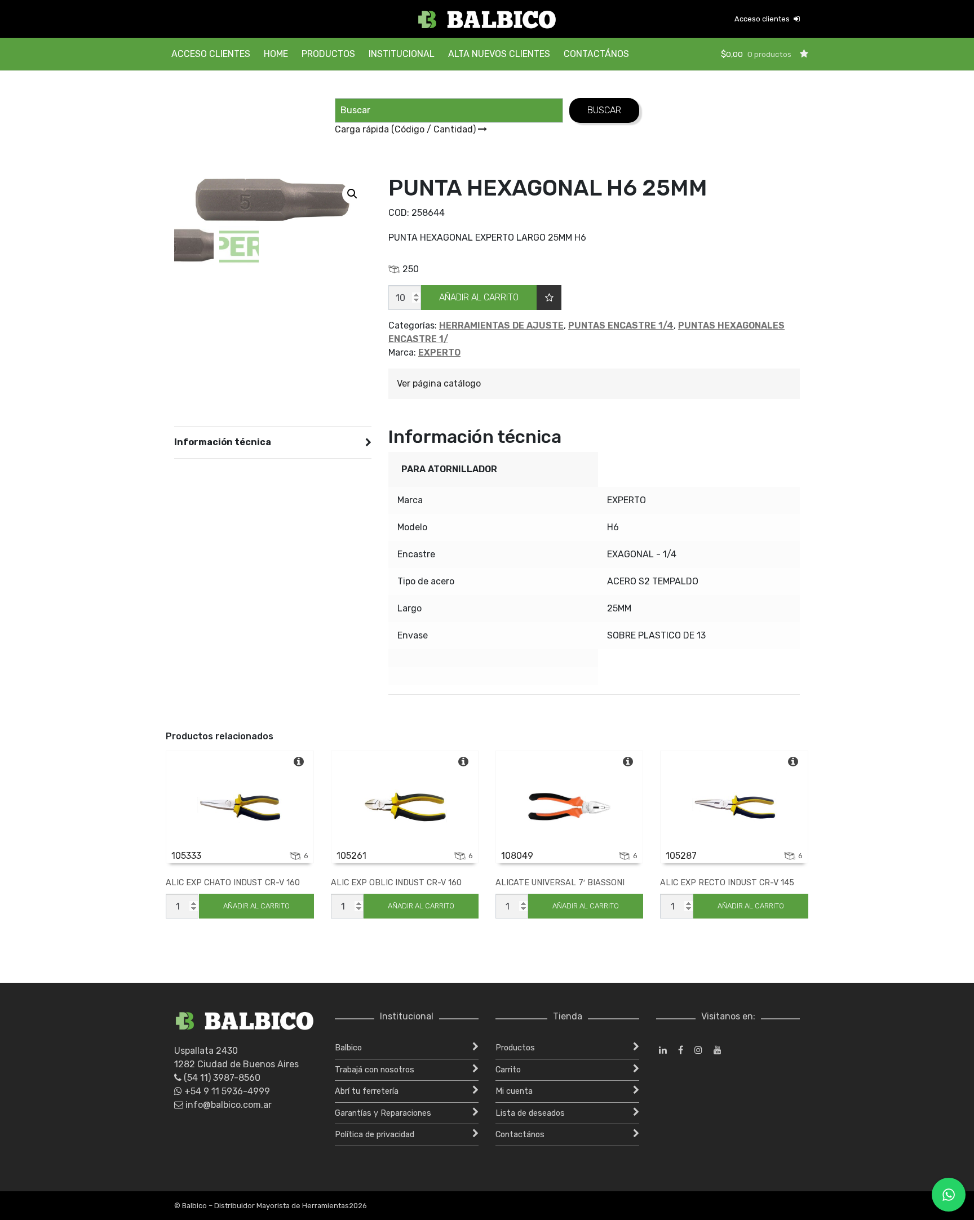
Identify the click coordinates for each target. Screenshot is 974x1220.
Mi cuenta (514, 1091)
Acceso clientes (762, 19)
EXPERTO (439, 352)
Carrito (508, 1070)
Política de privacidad (374, 1134)
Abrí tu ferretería (367, 1091)
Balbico (348, 1048)
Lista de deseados (530, 1113)
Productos (328, 53)
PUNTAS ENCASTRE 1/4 (621, 325)
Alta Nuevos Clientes (499, 53)
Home (276, 53)
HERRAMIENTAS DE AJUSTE (501, 325)
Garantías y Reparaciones (383, 1113)
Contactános (596, 53)
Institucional (402, 53)
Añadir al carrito (479, 297)
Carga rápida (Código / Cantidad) (406, 129)
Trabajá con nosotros (374, 1070)
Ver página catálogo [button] (439, 383)
